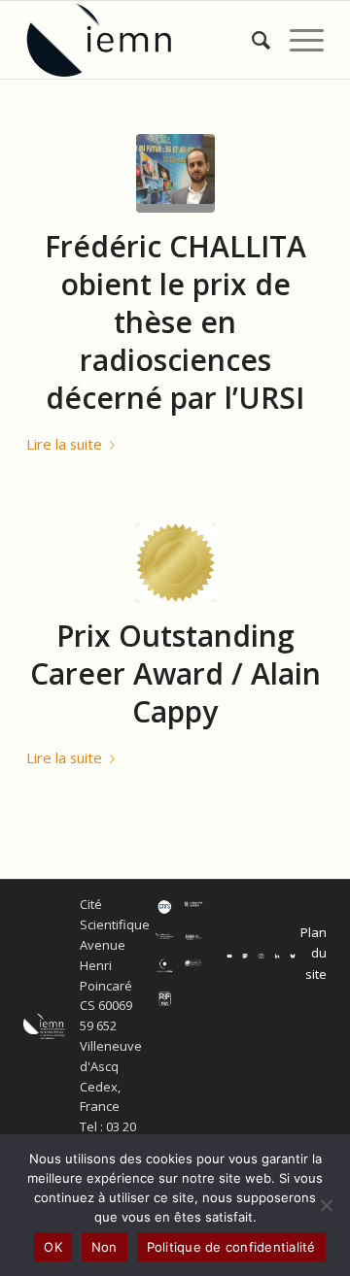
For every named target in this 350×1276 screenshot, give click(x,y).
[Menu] (297, 40)
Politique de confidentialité (231, 1247)
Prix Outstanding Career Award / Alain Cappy (175, 673)
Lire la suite (64, 443)
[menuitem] (251, 40)
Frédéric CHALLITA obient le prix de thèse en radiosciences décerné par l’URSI (175, 322)
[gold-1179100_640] (175, 562)
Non (104, 1247)
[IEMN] (145, 40)
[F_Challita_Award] (175, 173)
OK (53, 1247)
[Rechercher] (251, 40)
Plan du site (313, 953)
